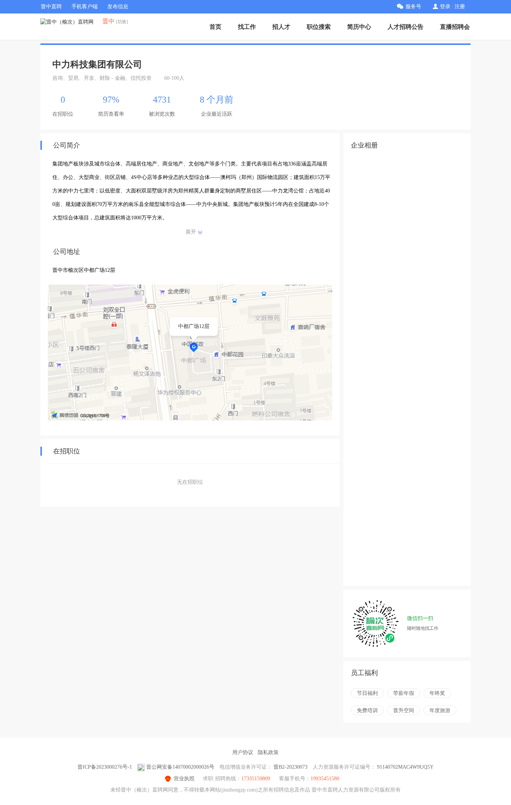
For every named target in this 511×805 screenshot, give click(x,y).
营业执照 (184, 778)
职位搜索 (319, 27)
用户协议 (242, 752)
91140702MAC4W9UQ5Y (405, 767)
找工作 (247, 27)
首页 (215, 27)
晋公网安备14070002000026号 (180, 767)
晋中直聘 (51, 6)
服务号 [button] (413, 6)
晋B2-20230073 (290, 767)
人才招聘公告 (405, 27)
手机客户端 (84, 6)
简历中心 (359, 27)
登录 (445, 6)
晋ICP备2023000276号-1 (104, 767)
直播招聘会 (455, 27)
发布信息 (117, 6)
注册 (460, 6)
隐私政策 (268, 752)
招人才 (281, 27)
